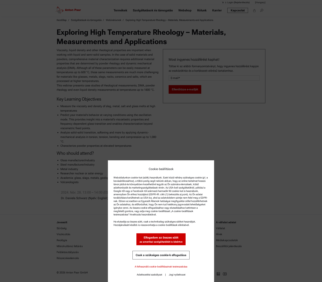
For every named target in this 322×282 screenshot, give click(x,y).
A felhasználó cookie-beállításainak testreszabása (161, 266)
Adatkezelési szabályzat (149, 274)
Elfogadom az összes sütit (161, 239)
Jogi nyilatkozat (177, 274)
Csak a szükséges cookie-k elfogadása (161, 255)
